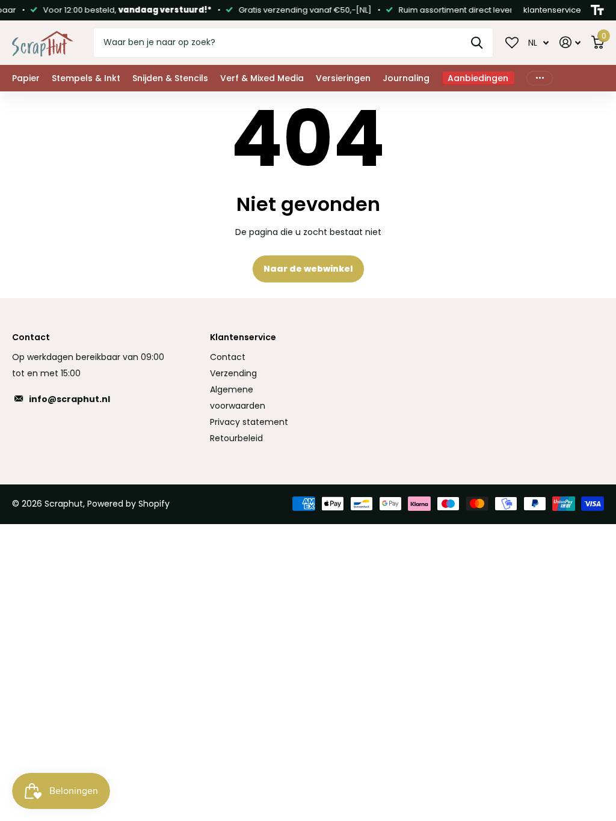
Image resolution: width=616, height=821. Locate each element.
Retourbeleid (236, 438)
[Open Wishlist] (512, 42)
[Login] (570, 42)
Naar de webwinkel (308, 269)
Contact (227, 357)
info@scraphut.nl (69, 399)
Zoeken (476, 43)
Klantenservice (243, 337)
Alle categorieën (26, 78)
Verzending (233, 373)
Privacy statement (249, 422)
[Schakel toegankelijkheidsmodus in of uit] (597, 10)
